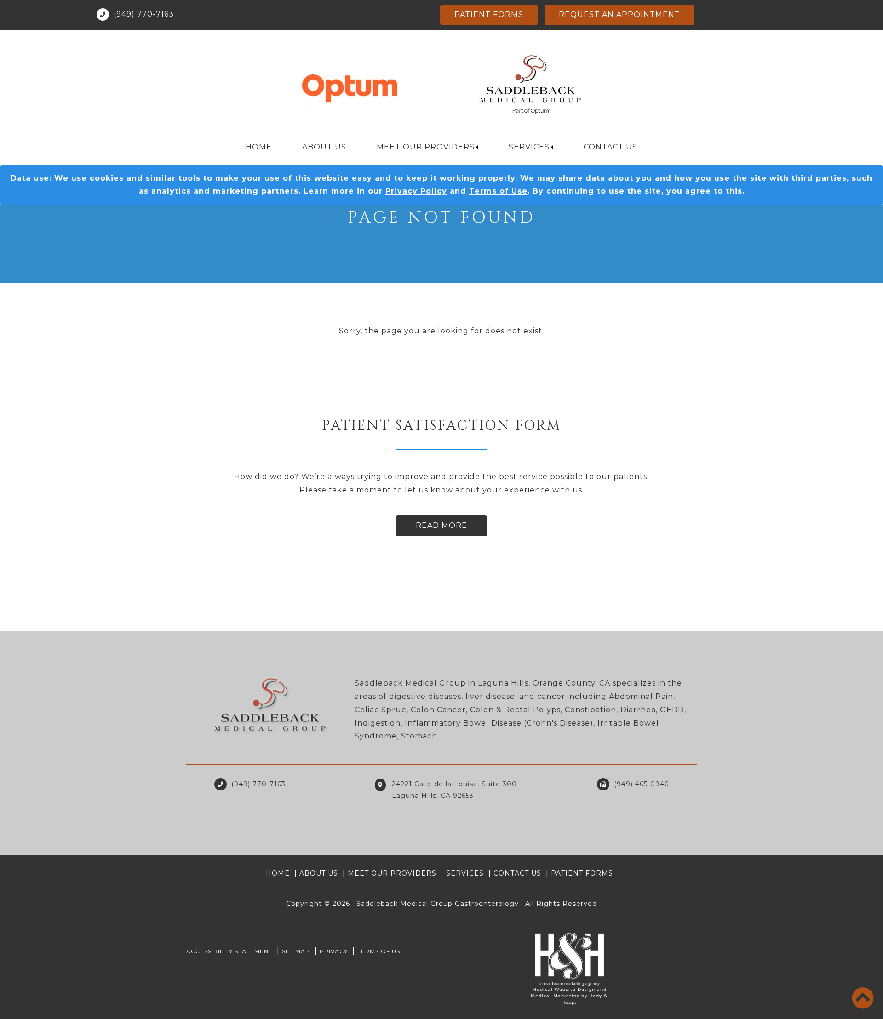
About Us (324, 147)
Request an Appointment (619, 14)
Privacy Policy (416, 191)
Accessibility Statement (229, 951)
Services (529, 147)
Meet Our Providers (426, 147)
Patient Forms (488, 14)
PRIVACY (334, 951)
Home (259, 147)
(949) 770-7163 (144, 14)
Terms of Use (498, 191)
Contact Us (610, 147)
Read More (441, 525)
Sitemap (296, 951)
